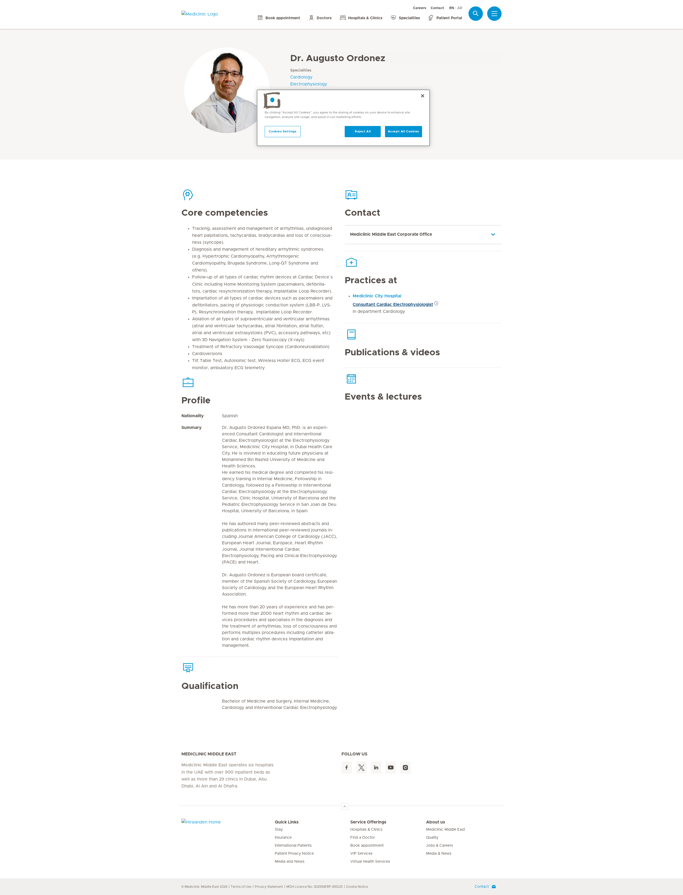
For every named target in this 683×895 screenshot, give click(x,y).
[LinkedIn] (376, 768)
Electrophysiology (308, 84)
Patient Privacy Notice (294, 853)
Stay (279, 829)
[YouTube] (391, 768)
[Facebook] (347, 768)
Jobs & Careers (439, 845)
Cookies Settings (282, 131)
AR (459, 8)
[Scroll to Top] (345, 806)
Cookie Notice (357, 886)
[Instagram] (405, 768)
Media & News (438, 853)
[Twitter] (361, 768)
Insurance (283, 837)
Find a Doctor (362, 837)
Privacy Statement (269, 886)
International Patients (293, 845)
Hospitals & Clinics (366, 829)
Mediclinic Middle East (445, 829)
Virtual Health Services (370, 862)
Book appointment (367, 845)
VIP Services (361, 853)
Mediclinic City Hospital (377, 296)
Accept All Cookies (403, 131)
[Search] (475, 13)
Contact (437, 8)
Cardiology (301, 77)
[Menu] (494, 13)
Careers (419, 8)
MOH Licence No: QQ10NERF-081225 (314, 886)
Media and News (289, 862)
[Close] (422, 96)
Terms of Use (241, 886)
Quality (432, 837)
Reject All (363, 131)
